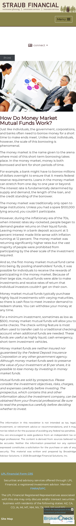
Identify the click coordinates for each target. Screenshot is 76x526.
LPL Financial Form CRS (17, 473)
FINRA (34, 488)
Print (7, 57)
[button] (63, 19)
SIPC (42, 488)
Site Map (7, 518)
